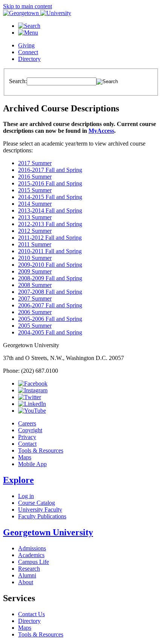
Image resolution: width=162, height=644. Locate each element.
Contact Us (31, 614)
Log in (26, 496)
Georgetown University (48, 532)
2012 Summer (35, 231)
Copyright (30, 430)
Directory (29, 59)
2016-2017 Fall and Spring (50, 170)
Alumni (27, 575)
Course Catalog (36, 503)
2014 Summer (35, 203)
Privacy (27, 437)
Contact (27, 443)
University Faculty (40, 509)
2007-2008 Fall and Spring (50, 292)
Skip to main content (27, 6)
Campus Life (33, 562)
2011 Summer (34, 244)
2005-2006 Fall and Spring (50, 319)
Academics (31, 555)
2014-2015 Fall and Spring (50, 197)
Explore (18, 480)
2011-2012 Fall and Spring (50, 237)
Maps (24, 457)
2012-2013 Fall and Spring (50, 224)
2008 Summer (35, 285)
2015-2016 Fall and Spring (50, 183)
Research (29, 568)
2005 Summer (35, 325)
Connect (28, 52)
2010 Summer (35, 258)
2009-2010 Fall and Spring (50, 264)
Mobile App (32, 464)
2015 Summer (35, 190)
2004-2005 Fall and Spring (50, 332)
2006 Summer (35, 312)
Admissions (32, 548)
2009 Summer (35, 271)
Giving (26, 45)
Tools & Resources (40, 450)
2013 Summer (35, 217)
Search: (18, 81)
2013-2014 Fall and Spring (50, 210)
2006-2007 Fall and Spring (50, 305)
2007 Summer (35, 298)
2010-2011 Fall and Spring (50, 251)
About (25, 582)
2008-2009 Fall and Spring (50, 278)
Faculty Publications (42, 516)
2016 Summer (35, 176)
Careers (27, 423)
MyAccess (101, 131)
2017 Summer (35, 163)
